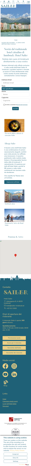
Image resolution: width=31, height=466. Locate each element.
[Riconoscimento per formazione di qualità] (15, 419)
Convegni (6, 406)
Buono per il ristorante (14, 343)
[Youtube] (5, 374)
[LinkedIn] (14, 374)
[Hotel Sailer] (8, 6)
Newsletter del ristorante (14, 353)
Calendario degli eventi (10, 401)
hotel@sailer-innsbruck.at (15, 306)
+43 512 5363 (11, 308)
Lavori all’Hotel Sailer (9, 404)
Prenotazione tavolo (14, 338)
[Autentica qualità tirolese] (15, 432)
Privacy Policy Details (17, 450)
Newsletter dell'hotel (14, 348)
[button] (4, 20)
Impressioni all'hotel (13, 182)
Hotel (4, 399)
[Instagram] (14, 368)
